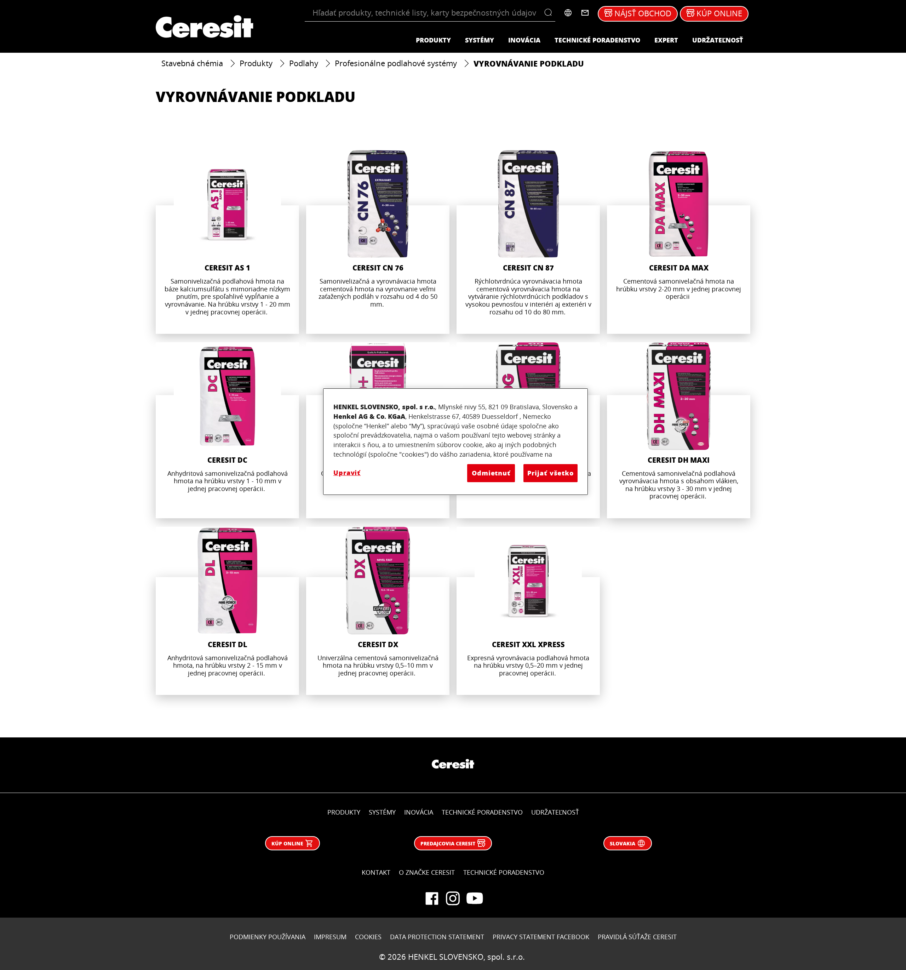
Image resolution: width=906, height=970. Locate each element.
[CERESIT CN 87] (528, 242)
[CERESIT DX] (377, 611)
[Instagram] (453, 898)
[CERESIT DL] (227, 611)
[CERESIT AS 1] (227, 242)
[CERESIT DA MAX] (678, 242)
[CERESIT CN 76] (377, 242)
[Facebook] (431, 898)
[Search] (549, 12)
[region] (455, 441)
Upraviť (347, 472)
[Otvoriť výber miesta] (568, 12)
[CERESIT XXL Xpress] (528, 611)
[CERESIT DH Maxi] (678, 430)
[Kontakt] (585, 12)
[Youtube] (474, 898)
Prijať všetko (550, 473)
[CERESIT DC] (227, 430)
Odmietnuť (491, 473)
